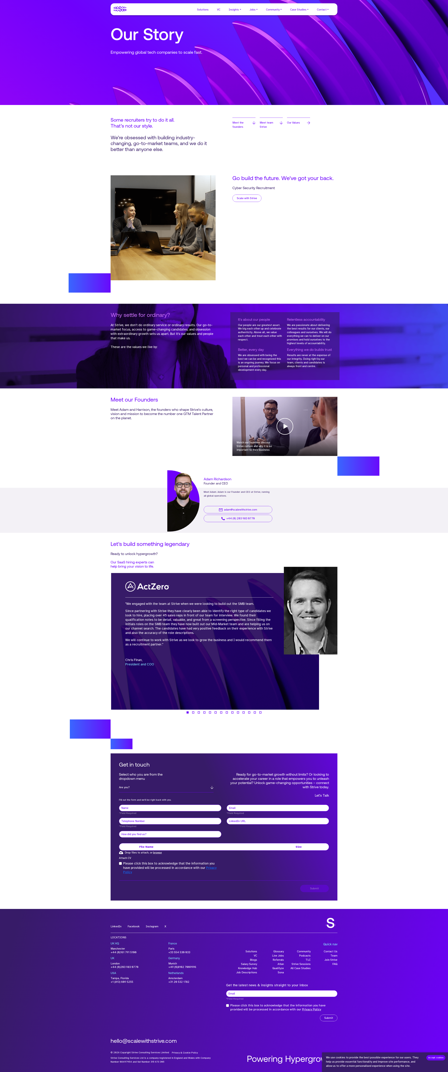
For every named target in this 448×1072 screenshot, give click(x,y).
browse (157, 852)
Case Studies (298, 9)
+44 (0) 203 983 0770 (240, 518)
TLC (308, 960)
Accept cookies (435, 1057)
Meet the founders (238, 125)
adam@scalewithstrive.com (240, 509)
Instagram (152, 926)
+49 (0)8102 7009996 (182, 967)
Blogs (253, 960)
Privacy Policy (311, 1009)
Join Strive (330, 960)
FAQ (334, 964)
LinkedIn (116, 926)
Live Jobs (278, 955)
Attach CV (125, 858)
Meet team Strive (266, 125)
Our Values (293, 122)
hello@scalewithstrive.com (144, 1041)
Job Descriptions (246, 972)
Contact (322, 9)
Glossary (278, 951)
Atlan (281, 964)
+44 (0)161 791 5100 (123, 952)
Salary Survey (249, 964)
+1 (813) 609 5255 (122, 982)
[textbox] (170, 808)
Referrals (278, 960)
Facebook (134, 926)
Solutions (203, 9)
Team (333, 955)
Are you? (124, 787)
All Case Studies (300, 968)
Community (273, 9)
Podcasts (305, 955)
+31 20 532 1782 (178, 982)
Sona (281, 972)
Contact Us (330, 951)
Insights (234, 9)
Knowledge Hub (247, 968)
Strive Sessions (301, 964)
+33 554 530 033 (179, 952)
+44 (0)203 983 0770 (124, 967)
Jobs (252, 9)
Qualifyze (278, 968)
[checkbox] (120, 863)
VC (218, 9)
